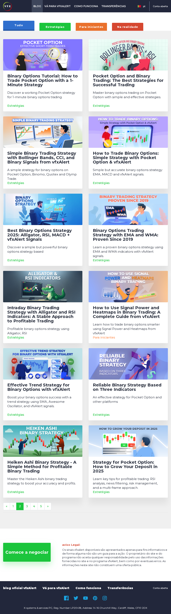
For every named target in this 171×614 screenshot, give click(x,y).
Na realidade (127, 26)
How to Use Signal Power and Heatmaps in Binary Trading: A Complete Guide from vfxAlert (126, 312)
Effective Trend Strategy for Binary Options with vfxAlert (38, 387)
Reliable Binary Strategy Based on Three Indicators (127, 387)
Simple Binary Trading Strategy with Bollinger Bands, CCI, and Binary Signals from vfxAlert (41, 157)
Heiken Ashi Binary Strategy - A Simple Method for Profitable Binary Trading (41, 466)
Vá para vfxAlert (57, 6)
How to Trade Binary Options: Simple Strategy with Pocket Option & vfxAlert (126, 157)
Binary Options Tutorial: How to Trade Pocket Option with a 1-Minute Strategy (42, 80)
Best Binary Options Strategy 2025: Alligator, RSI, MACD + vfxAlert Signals (39, 235)
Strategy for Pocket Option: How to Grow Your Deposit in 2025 (125, 466)
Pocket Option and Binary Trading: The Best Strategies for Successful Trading (128, 80)
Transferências (113, 6)
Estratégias (55, 26)
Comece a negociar (26, 552)
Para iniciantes (91, 26)
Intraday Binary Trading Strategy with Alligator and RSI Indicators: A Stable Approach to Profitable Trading (41, 314)
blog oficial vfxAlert (19, 588)
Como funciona (86, 6)
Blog (37, 6)
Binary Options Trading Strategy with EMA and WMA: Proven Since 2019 (125, 235)
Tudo (18, 25)
